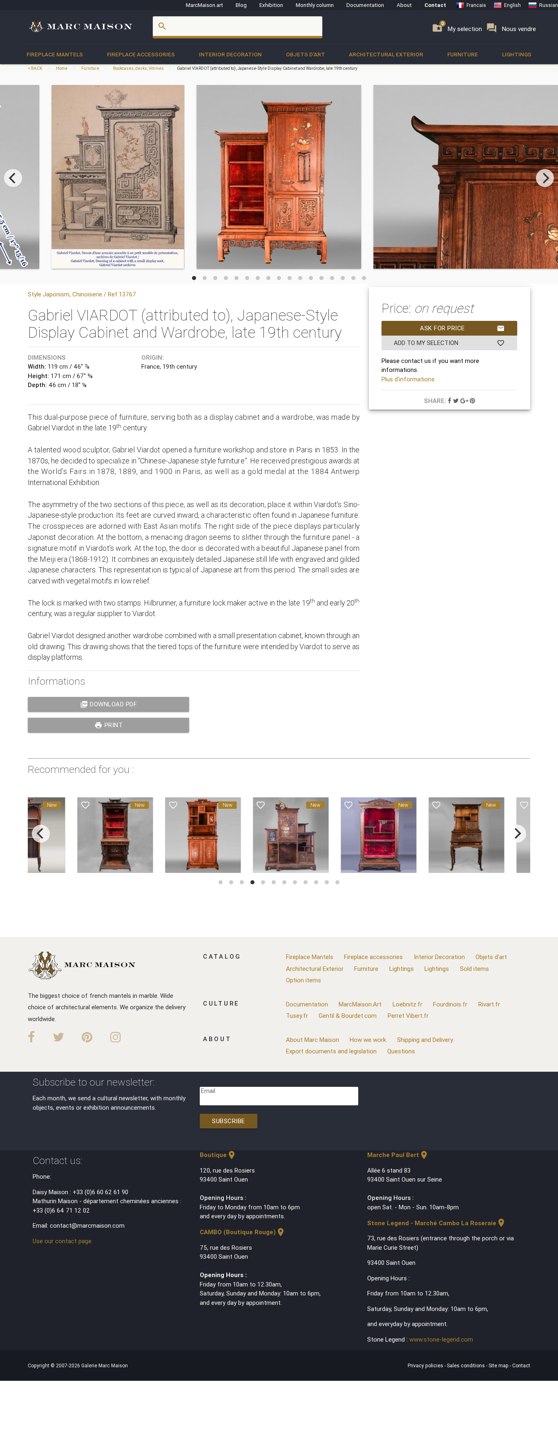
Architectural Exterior (386, 54)
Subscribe (228, 1121)
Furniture (462, 54)
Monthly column (315, 5)
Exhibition (271, 5)
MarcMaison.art (204, 5)
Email (208, 1091)
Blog (241, 5)
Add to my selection (449, 343)
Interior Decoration (230, 54)
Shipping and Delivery (425, 1040)
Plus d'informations (408, 379)
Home (61, 68)
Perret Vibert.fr (408, 1015)
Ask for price (462, 328)
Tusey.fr (297, 1015)
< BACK (35, 68)
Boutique (218, 1155)
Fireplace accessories (141, 54)
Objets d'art (305, 54)
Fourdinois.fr (450, 1004)
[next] (545, 178)
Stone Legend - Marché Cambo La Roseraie (436, 1223)
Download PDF (108, 704)
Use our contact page (62, 1241)
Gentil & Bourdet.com (348, 1015)
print (108, 725)
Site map (499, 1365)
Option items (303, 980)
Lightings (516, 54)
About (404, 5)
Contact (435, 5)
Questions (401, 1051)
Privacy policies (426, 1365)
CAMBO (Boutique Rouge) (243, 1232)
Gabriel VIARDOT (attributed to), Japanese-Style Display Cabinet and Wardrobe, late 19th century (267, 68)
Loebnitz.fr (407, 1004)
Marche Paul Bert (398, 1155)
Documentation (365, 5)
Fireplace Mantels (55, 54)
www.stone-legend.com (441, 1339)
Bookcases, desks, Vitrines (138, 68)
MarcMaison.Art (360, 1004)
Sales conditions (466, 1365)
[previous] (13, 178)
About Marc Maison (312, 1040)
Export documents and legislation (331, 1051)
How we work (368, 1040)
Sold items (474, 969)
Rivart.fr (489, 1004)
